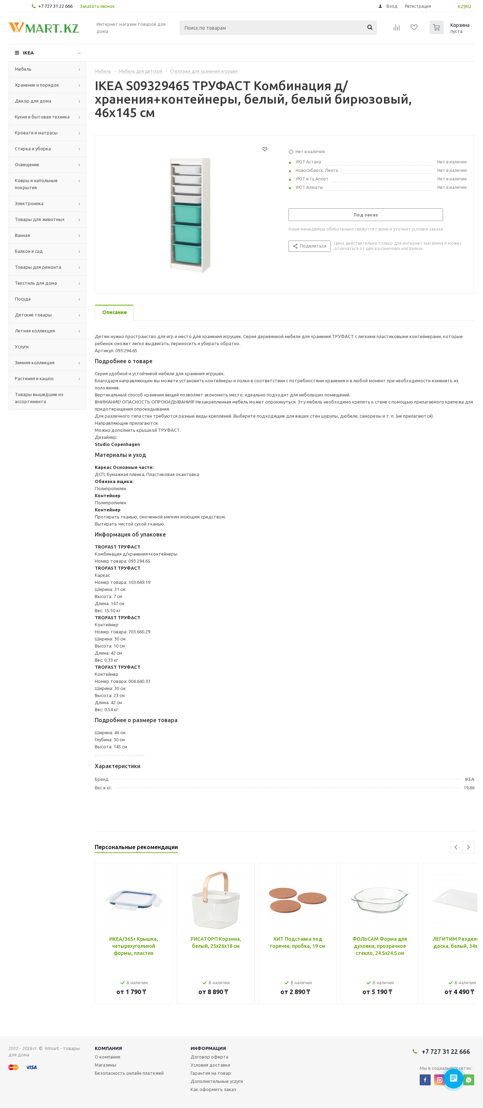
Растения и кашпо (34, 378)
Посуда (23, 298)
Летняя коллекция (35, 330)
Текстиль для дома (36, 282)
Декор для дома (33, 100)
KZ (461, 6)
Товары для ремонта (38, 267)
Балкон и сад (29, 251)
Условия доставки (210, 1064)
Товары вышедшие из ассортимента (39, 398)
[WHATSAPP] (468, 1079)
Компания (108, 1048)
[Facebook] (425, 1079)
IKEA (28, 52)
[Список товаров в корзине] (450, 32)
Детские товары (33, 314)
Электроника (29, 203)
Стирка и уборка (33, 148)
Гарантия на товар (211, 1073)
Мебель (23, 68)
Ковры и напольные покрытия (36, 184)
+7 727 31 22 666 (55, 6)
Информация (208, 1048)
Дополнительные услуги (217, 1081)
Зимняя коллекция (34, 362)
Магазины (105, 1064)
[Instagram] (439, 1079)
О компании (107, 1056)
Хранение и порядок (37, 84)
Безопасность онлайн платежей (129, 1073)
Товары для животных (40, 219)
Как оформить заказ (213, 1089)
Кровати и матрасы (36, 132)
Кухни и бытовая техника (42, 116)
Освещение (27, 164)
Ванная (22, 235)
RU (468, 6)
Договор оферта (209, 1056)
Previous (456, 847)
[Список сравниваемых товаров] (396, 30)
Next (468, 847)
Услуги (22, 346)
